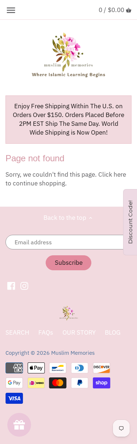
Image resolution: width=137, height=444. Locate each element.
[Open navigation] (10, 10)
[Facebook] (11, 285)
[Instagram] (24, 285)
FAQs (45, 332)
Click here (112, 174)
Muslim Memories (73, 352)
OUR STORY (79, 332)
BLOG (113, 332)
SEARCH (17, 332)
